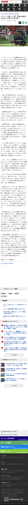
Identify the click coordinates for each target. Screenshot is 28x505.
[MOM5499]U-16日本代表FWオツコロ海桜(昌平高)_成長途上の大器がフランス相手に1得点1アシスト (15, 343)
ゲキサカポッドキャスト (10, 472)
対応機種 (3, 489)
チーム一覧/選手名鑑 (7, 486)
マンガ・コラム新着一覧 (6, 477)
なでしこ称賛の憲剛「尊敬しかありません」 (14, 309)
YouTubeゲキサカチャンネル (7, 470)
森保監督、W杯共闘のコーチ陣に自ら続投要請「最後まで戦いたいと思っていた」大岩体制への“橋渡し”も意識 (15, 327)
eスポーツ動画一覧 (17, 479)
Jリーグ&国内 (8, 457)
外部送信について (20, 491)
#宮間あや (17, 293)
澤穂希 (12, 247)
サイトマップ (22, 489)
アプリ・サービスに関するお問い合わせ (9, 494)
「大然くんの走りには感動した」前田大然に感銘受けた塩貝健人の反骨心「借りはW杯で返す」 (15, 349)
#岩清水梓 (3, 293)
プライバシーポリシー (11, 491)
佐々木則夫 (22, 76)
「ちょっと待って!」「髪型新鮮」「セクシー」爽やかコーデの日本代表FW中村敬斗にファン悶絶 (15, 333)
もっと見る (14, 354)
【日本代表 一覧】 (10, 20)
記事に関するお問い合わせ (19, 492)
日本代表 (3, 457)
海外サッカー (20, 457)
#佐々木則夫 (3, 296)
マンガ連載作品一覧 (16, 477)
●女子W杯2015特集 (7, 263)
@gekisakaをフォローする (10, 431)
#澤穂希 (10, 293)
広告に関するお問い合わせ (7, 492)
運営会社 (16, 489)
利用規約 (3, 491)
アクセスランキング (14, 484)
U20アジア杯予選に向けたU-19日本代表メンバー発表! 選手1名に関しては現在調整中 (15, 338)
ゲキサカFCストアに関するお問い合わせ (9, 496)
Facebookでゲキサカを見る (10, 434)
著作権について (10, 489)
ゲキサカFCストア (5, 484)
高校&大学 (14, 457)
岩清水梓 (16, 224)
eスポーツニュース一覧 (8, 479)
